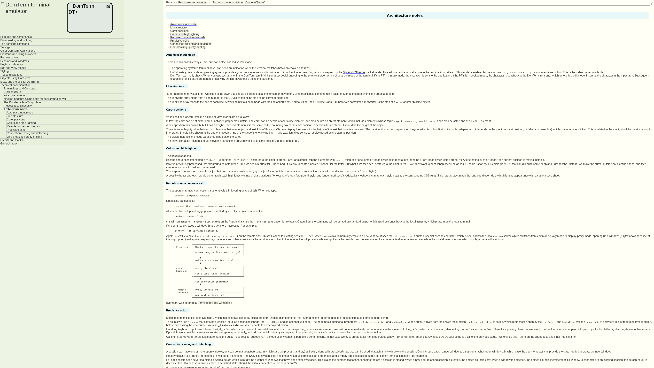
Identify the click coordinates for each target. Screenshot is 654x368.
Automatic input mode (20, 112)
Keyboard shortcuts (12, 64)
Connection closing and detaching (27, 133)
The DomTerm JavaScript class (22, 102)
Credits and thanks (11, 140)
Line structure (15, 116)
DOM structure (12, 91)
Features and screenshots (16, 36)
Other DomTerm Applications (17, 50)
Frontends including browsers (18, 54)
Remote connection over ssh (24, 126)
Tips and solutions (11, 74)
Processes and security (18, 105)
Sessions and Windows (14, 61)
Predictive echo (16, 129)
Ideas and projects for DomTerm (19, 81)
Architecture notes (16, 109)
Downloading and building (16, 40)
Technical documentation (15, 85)
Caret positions (16, 119)
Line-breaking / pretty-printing (24, 136)
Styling (4, 71)
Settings (5, 47)
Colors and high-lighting (21, 122)
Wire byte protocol (14, 95)
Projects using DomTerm (15, 78)
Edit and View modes (13, 67)
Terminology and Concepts (20, 88)
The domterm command (14, 43)
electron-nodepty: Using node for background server (35, 98)
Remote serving (9, 57)
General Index (8, 143)
